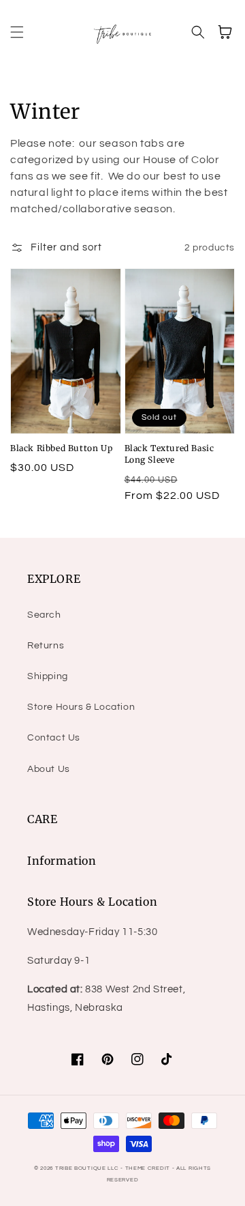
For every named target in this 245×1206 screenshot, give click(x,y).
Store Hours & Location (81, 707)
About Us (48, 769)
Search (44, 615)
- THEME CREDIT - (148, 1168)
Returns (45, 645)
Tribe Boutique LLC (87, 1168)
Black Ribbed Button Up (61, 448)
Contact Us (53, 738)
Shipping (47, 676)
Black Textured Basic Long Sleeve (169, 454)
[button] (17, 32)
